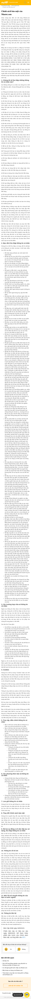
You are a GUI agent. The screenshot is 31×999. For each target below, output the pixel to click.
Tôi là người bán (15, 5)
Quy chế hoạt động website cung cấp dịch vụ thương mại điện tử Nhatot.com (14, 964)
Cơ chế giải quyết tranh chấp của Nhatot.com (14, 967)
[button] (22, 949)
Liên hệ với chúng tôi (15, 985)
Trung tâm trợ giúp (13, 2)
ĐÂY (23, 937)
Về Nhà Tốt (5, 961)
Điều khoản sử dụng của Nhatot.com (12, 970)
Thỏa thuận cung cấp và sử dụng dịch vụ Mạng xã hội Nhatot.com (15, 973)
